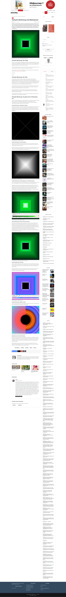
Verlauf (35, 347)
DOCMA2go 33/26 (28, 590)
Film (34, 85)
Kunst (31, 347)
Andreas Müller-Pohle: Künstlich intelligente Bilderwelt (50, 203)
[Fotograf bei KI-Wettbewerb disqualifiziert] (44, 180)
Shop (43, 12)
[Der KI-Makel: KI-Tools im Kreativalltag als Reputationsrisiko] (44, 170)
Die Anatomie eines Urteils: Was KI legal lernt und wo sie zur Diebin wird (50, 174)
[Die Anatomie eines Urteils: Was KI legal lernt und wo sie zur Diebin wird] (44, 175)
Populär (52, 71)
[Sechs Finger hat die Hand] (16, 367)
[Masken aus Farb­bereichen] (52, 276)
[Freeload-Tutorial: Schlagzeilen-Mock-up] (52, 281)
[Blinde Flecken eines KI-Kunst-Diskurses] (25, 367)
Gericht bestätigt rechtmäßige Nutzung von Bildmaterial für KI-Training (50, 188)
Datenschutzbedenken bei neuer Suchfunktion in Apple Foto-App (50, 184)
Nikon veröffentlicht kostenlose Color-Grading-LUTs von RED (45, 289)
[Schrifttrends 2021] (52, 305)
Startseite (13, 16)
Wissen (49, 12)
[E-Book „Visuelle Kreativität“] (52, 310)
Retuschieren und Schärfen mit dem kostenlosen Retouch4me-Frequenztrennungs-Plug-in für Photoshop (45, 295)
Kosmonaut (47, 99)
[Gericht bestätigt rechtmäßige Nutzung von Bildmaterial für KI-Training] (44, 189)
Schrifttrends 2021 (44, 303)
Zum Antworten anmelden (19, 396)
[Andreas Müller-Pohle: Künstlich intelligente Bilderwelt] (44, 204)
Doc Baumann (17, 347)
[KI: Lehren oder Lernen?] (44, 118)
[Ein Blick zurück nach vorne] (44, 165)
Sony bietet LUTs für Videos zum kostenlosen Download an (45, 299)
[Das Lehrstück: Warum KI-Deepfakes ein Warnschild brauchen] (44, 151)
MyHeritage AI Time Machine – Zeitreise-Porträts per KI (49, 155)
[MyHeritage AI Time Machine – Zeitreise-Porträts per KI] (44, 156)
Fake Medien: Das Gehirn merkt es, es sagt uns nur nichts (31, 10)
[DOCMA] (14, 12)
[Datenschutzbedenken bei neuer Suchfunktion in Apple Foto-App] (44, 184)
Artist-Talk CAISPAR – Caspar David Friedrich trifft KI (50, 122)
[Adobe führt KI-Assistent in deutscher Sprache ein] (44, 137)
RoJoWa (46, 74)
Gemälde (27, 347)
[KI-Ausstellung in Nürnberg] (44, 194)
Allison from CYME (48, 81)
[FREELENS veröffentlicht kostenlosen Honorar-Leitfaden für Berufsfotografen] (52, 271)
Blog (45, 12)
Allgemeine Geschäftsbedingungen (45, 588)
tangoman (47, 95)
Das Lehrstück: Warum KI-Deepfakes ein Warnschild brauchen (50, 150)
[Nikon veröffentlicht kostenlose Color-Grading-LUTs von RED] (52, 290)
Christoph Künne (48, 103)
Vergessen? (52, 41)
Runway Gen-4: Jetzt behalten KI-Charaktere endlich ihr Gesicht (50, 126)
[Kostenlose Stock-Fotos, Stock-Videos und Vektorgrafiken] (52, 315)
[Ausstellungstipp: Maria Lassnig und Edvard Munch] (35, 367)
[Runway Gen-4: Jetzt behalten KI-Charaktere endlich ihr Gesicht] (44, 127)
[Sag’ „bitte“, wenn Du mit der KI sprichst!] (44, 142)
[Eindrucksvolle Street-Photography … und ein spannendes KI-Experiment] (44, 132)
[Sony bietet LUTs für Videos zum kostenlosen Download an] (52, 300)
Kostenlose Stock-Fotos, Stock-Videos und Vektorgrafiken (45, 314)
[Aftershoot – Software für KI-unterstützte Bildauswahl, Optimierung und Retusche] (44, 199)
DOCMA (22, 347)
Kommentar (45, 71)
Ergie (46, 78)
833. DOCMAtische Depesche (29, 586)
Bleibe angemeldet (45, 43)
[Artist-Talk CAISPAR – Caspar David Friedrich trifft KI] (44, 123)
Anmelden (48, 49)
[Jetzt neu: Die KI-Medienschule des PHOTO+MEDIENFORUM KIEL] (44, 146)
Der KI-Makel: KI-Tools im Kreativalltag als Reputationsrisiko (50, 169)
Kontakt (41, 586)
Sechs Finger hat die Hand (15, 369)
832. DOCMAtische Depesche (29, 587)
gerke (16, 379)
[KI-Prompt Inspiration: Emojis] (44, 208)
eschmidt (47, 88)
